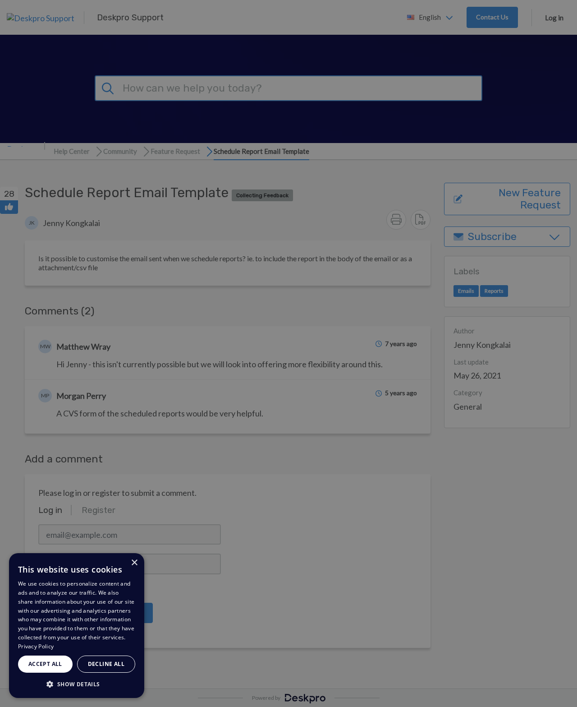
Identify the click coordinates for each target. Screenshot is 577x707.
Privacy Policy (36, 646)
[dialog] (76, 625)
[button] (76, 684)
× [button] (134, 562)
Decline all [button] (106, 664)
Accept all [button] (45, 664)
